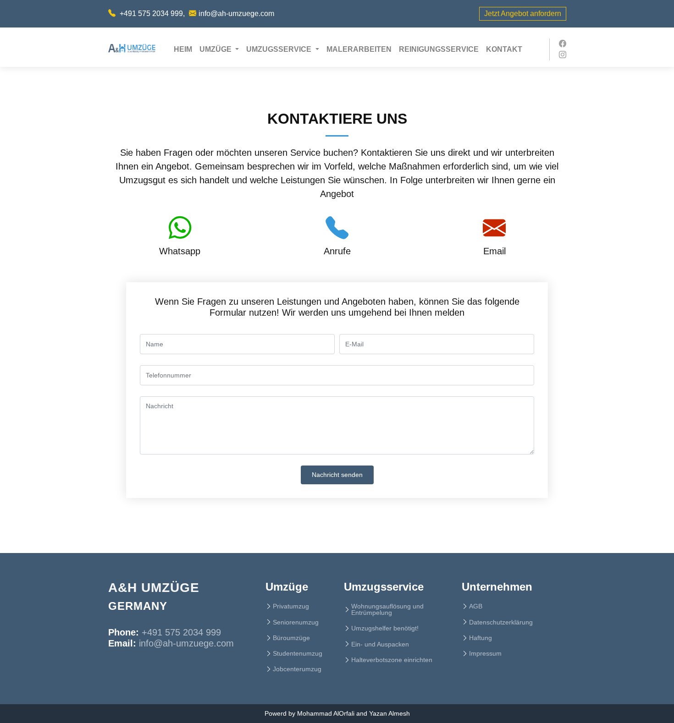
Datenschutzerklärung (501, 622)
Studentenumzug (297, 653)
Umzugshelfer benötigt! (385, 628)
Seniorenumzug (296, 622)
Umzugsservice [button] (279, 49)
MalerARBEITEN (359, 49)
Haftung (480, 638)
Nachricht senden (337, 474)
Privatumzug (291, 606)
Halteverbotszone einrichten (391, 660)
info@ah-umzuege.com (236, 13)
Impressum (485, 653)
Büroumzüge (291, 638)
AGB (475, 606)
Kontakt (504, 49)
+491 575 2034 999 (151, 13)
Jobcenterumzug (297, 669)
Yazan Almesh (389, 713)
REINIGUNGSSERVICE (439, 49)
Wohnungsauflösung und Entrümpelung (387, 609)
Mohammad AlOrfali (325, 713)
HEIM (185, 49)
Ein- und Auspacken (380, 644)
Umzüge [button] (216, 49)
